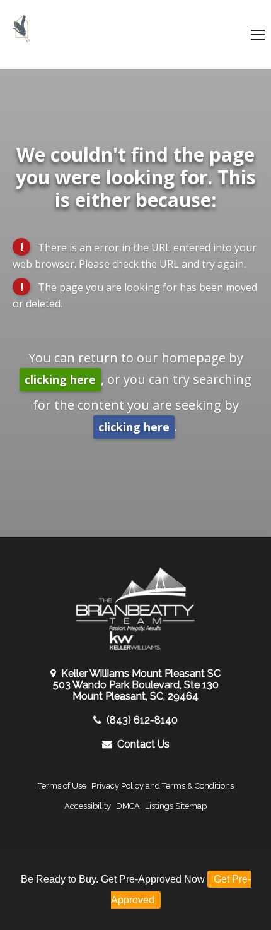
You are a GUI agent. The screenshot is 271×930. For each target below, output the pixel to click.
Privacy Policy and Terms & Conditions (162, 785)
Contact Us (143, 744)
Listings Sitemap (176, 806)
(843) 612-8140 (142, 720)
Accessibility (87, 806)
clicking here (60, 379)
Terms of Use (62, 785)
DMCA (128, 806)
